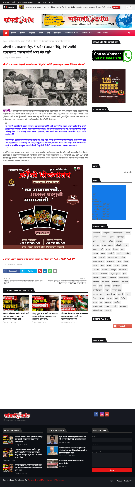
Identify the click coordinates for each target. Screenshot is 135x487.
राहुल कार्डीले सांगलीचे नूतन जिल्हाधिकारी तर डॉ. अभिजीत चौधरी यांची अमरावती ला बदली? (72, 437)
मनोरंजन (104, 278)
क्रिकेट (115, 249)
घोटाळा (103, 253)
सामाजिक (11, 41)
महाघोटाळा (113, 278)
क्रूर (122, 249)
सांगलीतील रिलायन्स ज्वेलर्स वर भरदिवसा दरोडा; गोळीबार (71, 461)
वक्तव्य (107, 290)
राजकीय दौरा (116, 286)
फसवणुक (104, 269)
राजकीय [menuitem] (13, 33)
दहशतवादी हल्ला (112, 257)
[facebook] (96, 414)
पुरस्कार (124, 265)
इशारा (94, 241)
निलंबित (95, 265)
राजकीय (107, 286)
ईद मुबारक (102, 241)
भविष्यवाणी (104, 274)
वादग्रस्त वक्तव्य (97, 294)
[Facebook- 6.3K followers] (101, 332)
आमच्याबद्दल (6, 2)
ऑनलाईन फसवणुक (121, 245)
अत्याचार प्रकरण (117, 233)
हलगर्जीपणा (123, 306)
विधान (127, 294)
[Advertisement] (112, 137)
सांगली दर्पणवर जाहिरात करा (25, 2)
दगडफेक (127, 253)
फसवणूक (113, 269)
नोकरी (109, 265)
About (119, 481)
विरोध (94, 298)
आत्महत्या (95, 237)
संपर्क (13, 2)
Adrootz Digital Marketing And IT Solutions (46, 480)
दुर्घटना (123, 257)
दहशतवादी (102, 257)
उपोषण (111, 241)
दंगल (94, 257)
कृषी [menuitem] (48, 33)
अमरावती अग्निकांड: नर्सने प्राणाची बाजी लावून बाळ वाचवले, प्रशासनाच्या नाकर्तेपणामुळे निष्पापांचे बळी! (16, 316)
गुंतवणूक (95, 253)
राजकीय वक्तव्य (97, 290)
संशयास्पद (108, 302)
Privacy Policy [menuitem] (71, 33)
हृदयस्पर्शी (108, 310)
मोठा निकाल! (105, 282)
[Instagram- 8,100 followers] (101, 326)
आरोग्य (112, 237)
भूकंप (124, 274)
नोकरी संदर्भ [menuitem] (57, 33)
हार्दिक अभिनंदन (97, 310)
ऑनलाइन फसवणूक (107, 245)
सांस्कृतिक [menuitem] (32, 33)
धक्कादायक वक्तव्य (98, 261)
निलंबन (126, 261)
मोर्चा (94, 286)
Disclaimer (53, 2)
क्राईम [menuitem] (41, 33)
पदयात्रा (116, 265)
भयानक (95, 274)
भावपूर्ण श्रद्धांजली (115, 274)
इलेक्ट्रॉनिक (120, 237)
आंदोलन (104, 237)
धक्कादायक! (11, 264)
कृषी (102, 249)
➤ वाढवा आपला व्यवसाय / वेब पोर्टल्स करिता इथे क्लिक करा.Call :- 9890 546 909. (39, 259)
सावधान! (107, 306)
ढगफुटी (119, 253)
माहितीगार (96, 282)
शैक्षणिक (123, 298)
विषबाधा (102, 298)
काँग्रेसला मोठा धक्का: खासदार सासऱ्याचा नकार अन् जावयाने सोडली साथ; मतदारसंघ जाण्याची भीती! (74, 316)
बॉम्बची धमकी (123, 269)
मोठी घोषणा (115, 282)
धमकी (119, 261)
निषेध (102, 265)
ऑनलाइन (96, 245)
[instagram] (102, 414)
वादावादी (120, 294)
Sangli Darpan (9, 58)
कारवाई (95, 249)
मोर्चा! (100, 286)
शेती (116, 298)
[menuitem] (6, 33)
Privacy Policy (41, 2)
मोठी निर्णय (125, 282)
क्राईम (108, 249)
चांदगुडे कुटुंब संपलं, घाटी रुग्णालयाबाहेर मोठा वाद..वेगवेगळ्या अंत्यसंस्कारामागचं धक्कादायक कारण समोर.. (45, 316)
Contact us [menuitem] (102, 33)
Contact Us (128, 481)
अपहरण (128, 233)
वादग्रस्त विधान (110, 294)
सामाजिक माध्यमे (97, 306)
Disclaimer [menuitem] (87, 33)
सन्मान (95, 302)
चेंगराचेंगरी (111, 253)
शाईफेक (109, 298)
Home (5, 41)
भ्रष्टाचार (95, 278)
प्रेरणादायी (96, 269)
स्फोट (115, 306)
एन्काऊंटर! (119, 241)
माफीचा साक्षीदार (123, 278)
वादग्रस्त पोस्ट (116, 290)
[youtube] (122, 326)
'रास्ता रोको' (96, 233)
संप (101, 302)
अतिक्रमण (106, 233)
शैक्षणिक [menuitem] (22, 33)
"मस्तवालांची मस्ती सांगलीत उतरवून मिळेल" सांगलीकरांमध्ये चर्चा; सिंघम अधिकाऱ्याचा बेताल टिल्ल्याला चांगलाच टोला (73, 450)
